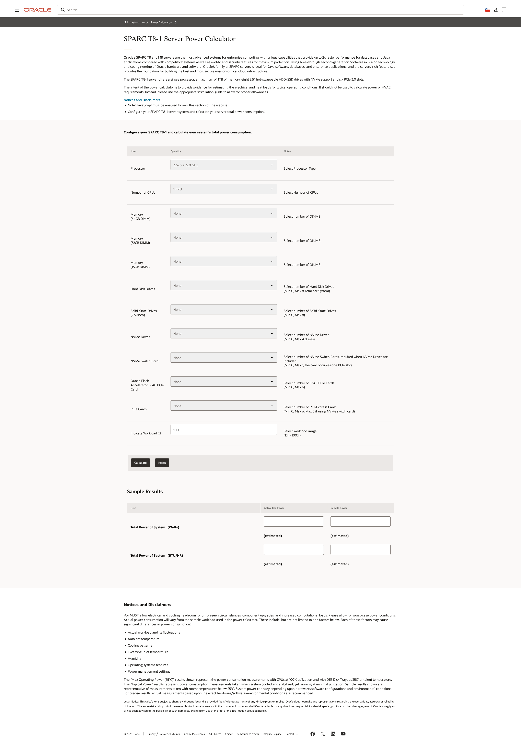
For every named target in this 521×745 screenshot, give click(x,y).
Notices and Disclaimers (142, 100)
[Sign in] (495, 9)
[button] (17, 9)
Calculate (140, 463)
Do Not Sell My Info (169, 733)
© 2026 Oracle (132, 733)
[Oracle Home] (37, 9)
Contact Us (292, 733)
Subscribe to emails (248, 733)
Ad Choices (215, 733)
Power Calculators (161, 22)
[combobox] (260, 10)
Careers (229, 733)
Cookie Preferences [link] (194, 733)
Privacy (151, 733)
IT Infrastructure (134, 22)
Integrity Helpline (272, 733)
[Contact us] (503, 9)
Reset (162, 463)
